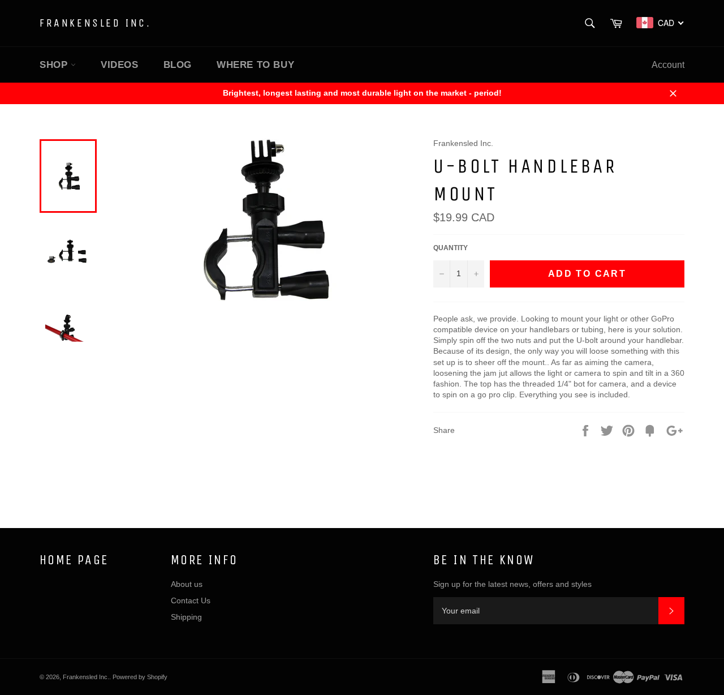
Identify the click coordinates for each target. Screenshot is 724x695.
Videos (120, 64)
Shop (55, 64)
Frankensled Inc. (96, 22)
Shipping (186, 616)
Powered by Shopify (140, 676)
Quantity (450, 248)
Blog (177, 64)
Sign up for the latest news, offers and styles (512, 584)
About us (186, 584)
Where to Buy (255, 64)
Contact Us (190, 600)
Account (668, 65)
